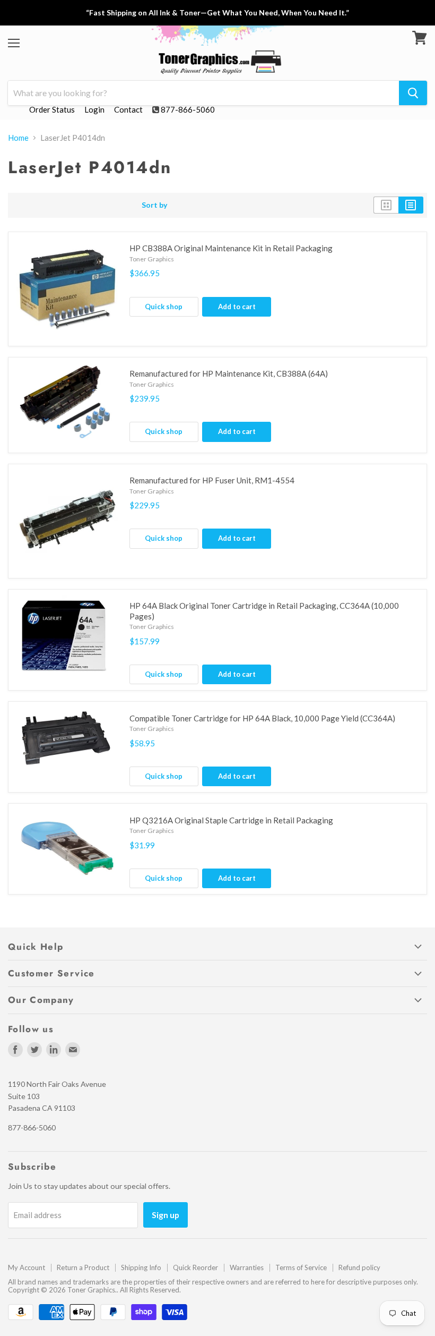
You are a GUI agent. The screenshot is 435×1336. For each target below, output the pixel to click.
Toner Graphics (151, 259)
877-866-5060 (188, 109)
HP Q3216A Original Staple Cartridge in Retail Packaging (231, 820)
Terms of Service (301, 1267)
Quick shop (163, 306)
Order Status (52, 109)
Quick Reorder (195, 1267)
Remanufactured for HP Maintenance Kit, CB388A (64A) (228, 373)
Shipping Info (141, 1267)
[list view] (410, 205)
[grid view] (385, 205)
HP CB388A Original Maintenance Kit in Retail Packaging (231, 248)
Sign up (165, 1215)
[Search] (413, 93)
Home (18, 137)
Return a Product (83, 1267)
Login (94, 109)
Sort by (155, 205)
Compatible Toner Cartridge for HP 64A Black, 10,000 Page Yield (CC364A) (262, 718)
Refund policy (359, 1267)
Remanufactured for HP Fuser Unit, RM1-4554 (211, 480)
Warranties (247, 1267)
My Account (26, 1267)
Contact (128, 109)
